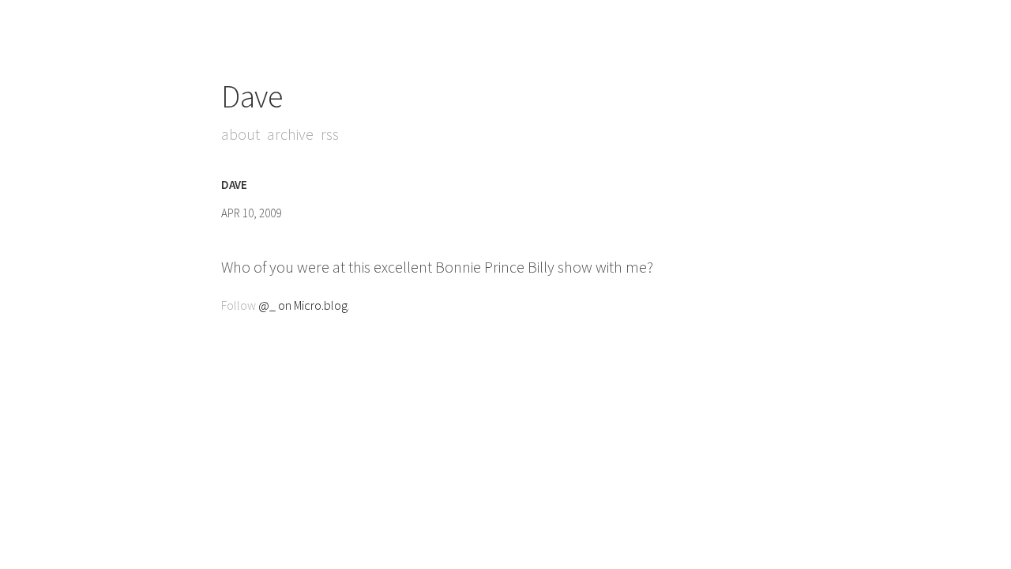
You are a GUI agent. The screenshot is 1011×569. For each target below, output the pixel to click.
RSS (330, 134)
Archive (290, 134)
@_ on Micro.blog (303, 305)
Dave (251, 96)
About (240, 134)
